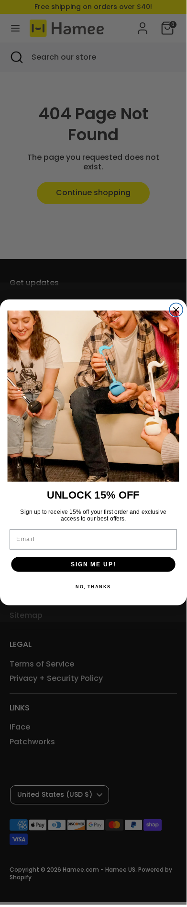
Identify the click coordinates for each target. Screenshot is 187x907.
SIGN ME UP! (93, 564)
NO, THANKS (93, 586)
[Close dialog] (176, 309)
